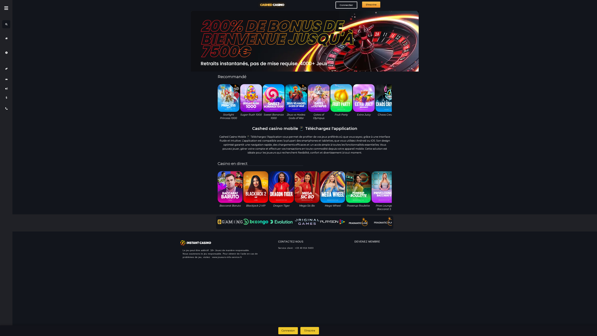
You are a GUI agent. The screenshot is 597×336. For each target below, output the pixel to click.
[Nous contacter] (6, 108)
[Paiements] (6, 97)
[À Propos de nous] (6, 53)
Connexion (288, 330)
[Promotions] (6, 88)
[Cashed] (6, 38)
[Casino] (6, 79)
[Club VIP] (6, 68)
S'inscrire (309, 330)
